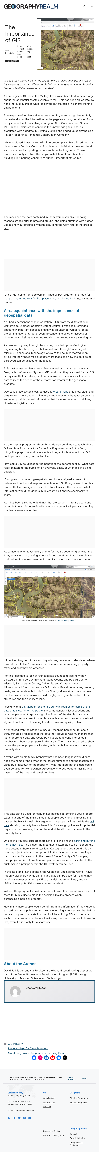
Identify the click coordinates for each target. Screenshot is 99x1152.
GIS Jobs (47, 1106)
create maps (60, 391)
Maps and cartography (53, 1135)
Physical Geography (79, 1098)
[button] (84, 6)
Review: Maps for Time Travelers (28, 1048)
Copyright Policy (77, 1138)
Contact (73, 1134)
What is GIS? (49, 1098)
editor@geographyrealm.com (21, 1110)
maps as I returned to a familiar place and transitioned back (40, 298)
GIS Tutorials (49, 1102)
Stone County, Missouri (67, 620)
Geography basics (51, 1131)
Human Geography (78, 1102)
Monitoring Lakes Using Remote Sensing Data (36, 1053)
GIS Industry (11, 61)
